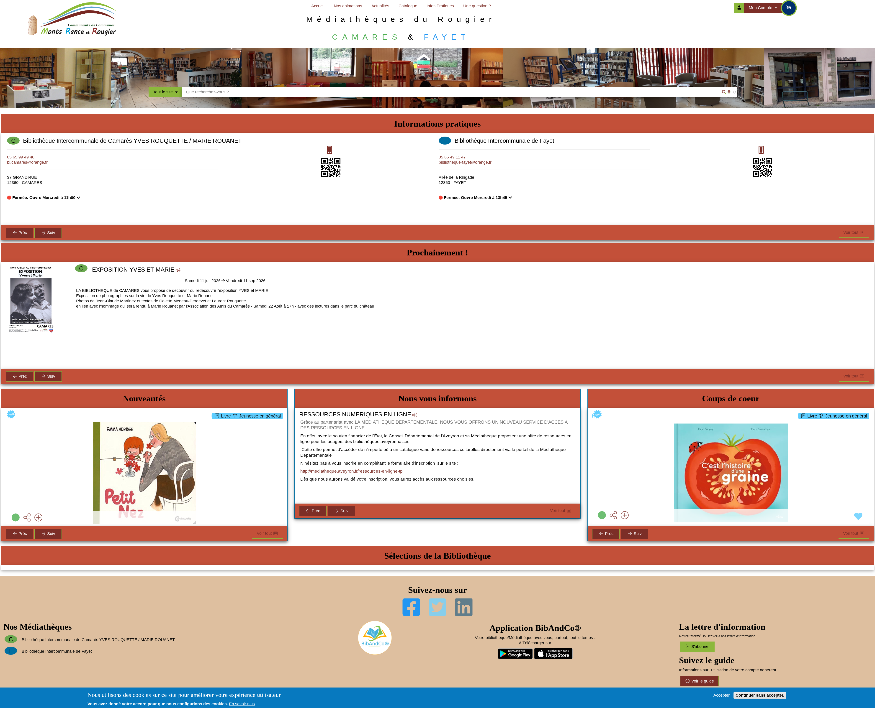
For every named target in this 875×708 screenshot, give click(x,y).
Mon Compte (761, 7)
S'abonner (700, 646)
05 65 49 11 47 (452, 157)
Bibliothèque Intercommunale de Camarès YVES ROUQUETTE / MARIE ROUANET (132, 140)
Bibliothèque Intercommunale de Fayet (504, 140)
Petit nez (144, 423)
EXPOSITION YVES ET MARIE (133, 269)
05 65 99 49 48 (20, 157)
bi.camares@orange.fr (27, 162)
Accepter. (722, 695)
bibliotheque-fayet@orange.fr (465, 162)
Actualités (380, 6)
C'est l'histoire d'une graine (730, 423)
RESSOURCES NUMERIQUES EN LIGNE (355, 414)
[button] (225, 311)
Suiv (50, 232)
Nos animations (348, 6)
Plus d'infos (147, 448)
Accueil (317, 6)
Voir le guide (702, 681)
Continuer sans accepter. (760, 695)
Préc (22, 232)
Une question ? (477, 6)
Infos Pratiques (440, 6)
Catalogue (408, 6)
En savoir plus (242, 704)
